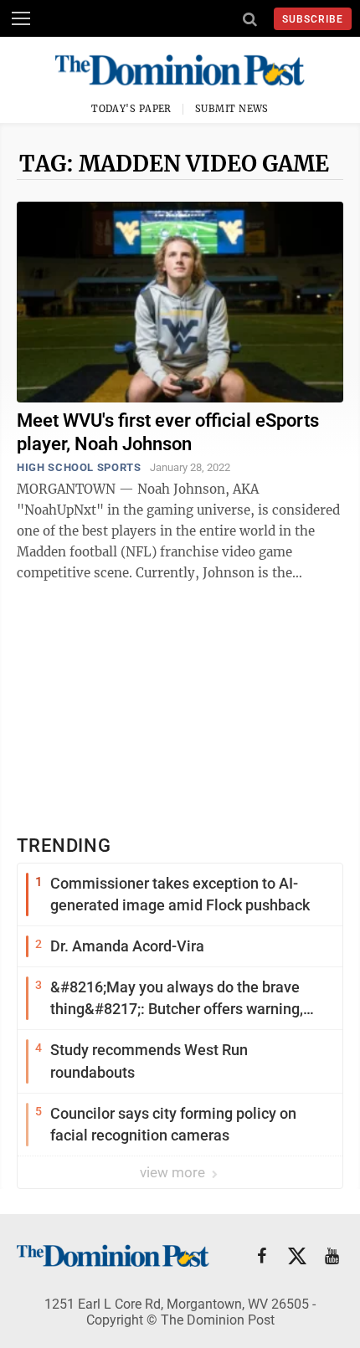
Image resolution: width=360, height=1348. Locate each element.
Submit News (232, 109)
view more (174, 1172)
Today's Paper (131, 109)
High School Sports (79, 467)
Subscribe (312, 19)
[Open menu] (21, 18)
